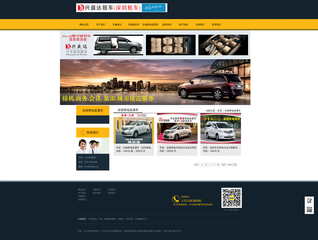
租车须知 (183, 24)
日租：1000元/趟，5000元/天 (130, 151)
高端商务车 (134, 24)
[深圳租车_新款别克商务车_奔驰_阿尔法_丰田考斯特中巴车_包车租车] (121, 6)
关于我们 (100, 24)
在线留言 (200, 24)
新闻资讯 (167, 24)
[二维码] (309, 209)
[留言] (309, 201)
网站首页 (84, 24)
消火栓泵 (129, 219)
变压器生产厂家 (96, 219)
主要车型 (97, 189)
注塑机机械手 (110, 219)
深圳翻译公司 (141, 219)
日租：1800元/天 (211, 151)
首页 (219, 110)
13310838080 (191, 201)
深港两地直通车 (150, 24)
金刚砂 (121, 219)
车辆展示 (117, 24)
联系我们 (216, 24)
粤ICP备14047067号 (172, 231)
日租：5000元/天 (167, 151)
